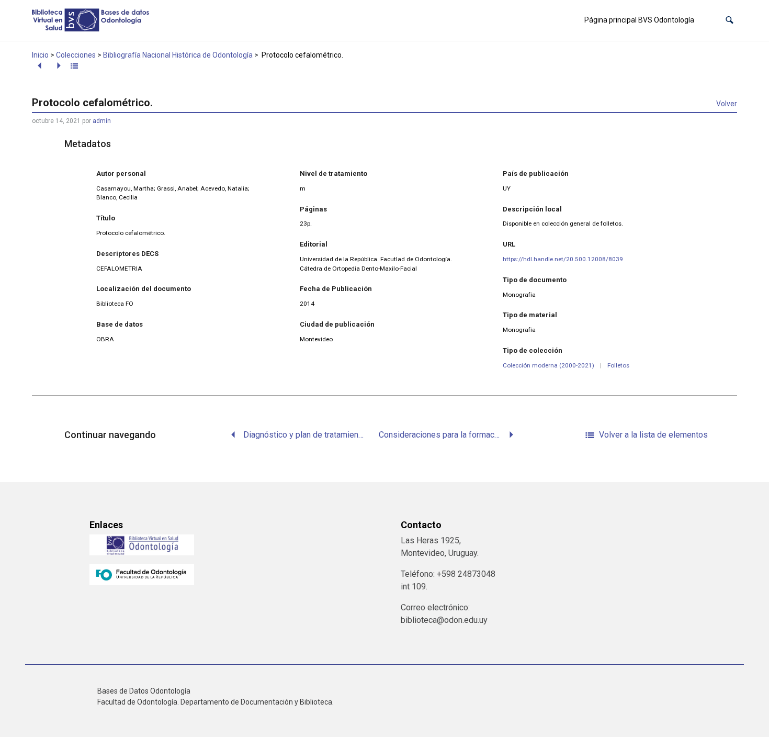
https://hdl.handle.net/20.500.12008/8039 (563, 259)
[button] (729, 20)
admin (102, 121)
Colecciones (76, 55)
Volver (726, 103)
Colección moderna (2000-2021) (548, 365)
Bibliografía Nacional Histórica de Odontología (178, 55)
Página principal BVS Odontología (639, 20)
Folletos (618, 365)
